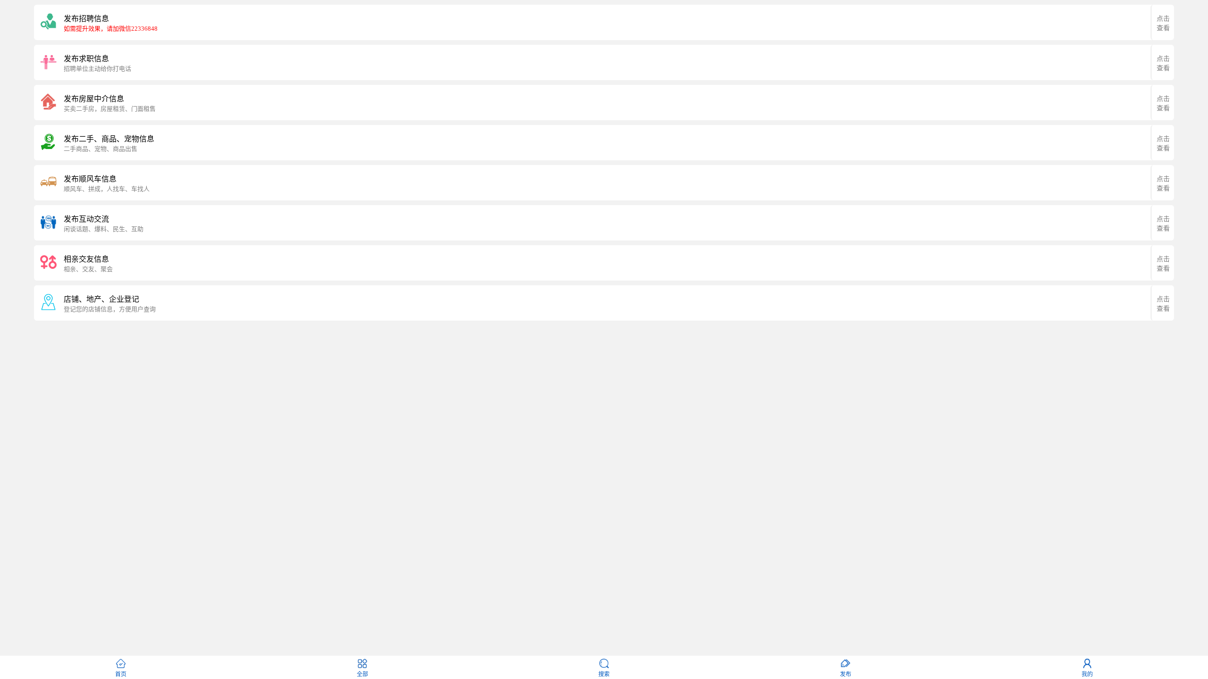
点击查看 (1163, 23)
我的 (1087, 674)
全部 (362, 674)
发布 (845, 674)
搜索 (604, 674)
